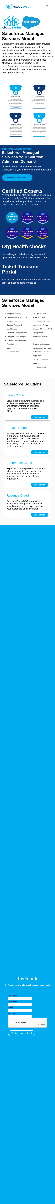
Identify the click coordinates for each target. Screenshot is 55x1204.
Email (10, 1007)
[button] (47, 6)
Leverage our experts (17, 178)
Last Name (12, 1001)
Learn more (39, 417)
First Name (12, 995)
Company (12, 1013)
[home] (22, 6)
